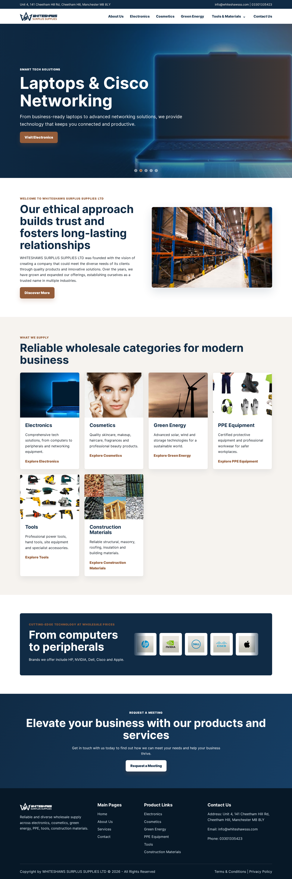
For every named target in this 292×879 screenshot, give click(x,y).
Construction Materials (162, 852)
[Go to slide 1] (135, 170)
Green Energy (192, 16)
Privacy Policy (260, 871)
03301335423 (262, 4)
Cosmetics (165, 16)
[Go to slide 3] (146, 170)
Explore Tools (37, 557)
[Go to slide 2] (140, 170)
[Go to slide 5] (156, 170)
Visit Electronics (39, 137)
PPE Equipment (156, 836)
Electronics (140, 16)
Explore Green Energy (172, 455)
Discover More (37, 293)
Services (104, 829)
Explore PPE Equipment (238, 461)
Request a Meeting (146, 766)
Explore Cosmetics (106, 455)
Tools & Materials (229, 16)
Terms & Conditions (230, 871)
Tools (148, 844)
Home (102, 814)
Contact (104, 836)
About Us (116, 16)
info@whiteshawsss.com (232, 4)
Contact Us (263, 16)
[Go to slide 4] (151, 170)
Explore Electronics (42, 461)
